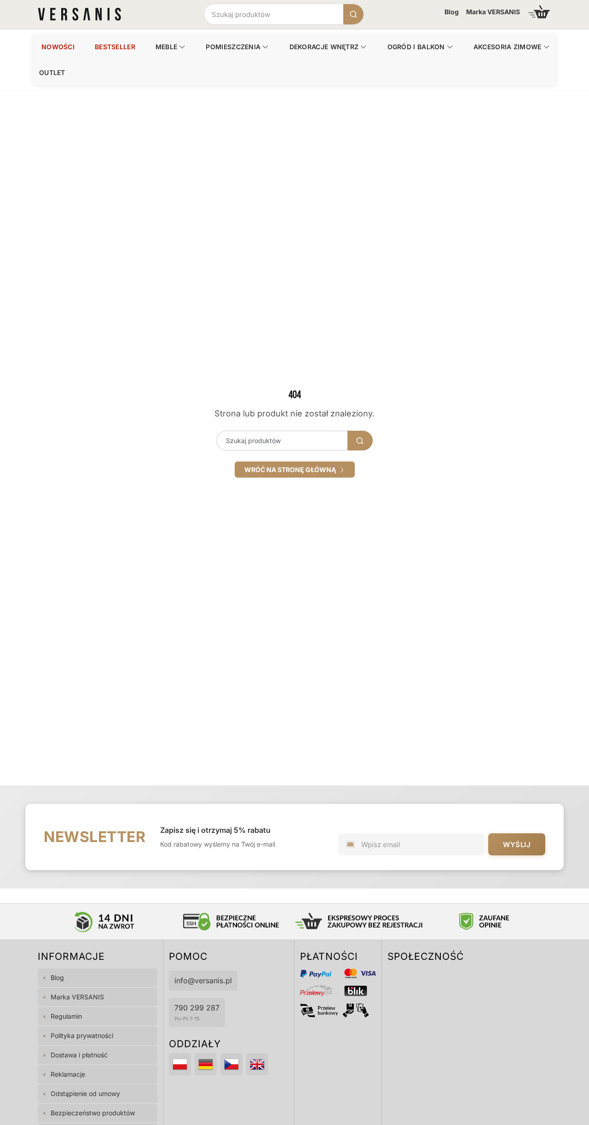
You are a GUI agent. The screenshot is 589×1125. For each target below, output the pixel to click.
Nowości (58, 47)
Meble (167, 47)
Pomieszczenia (233, 47)
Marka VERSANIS (493, 12)
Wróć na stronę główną (291, 469)
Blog (452, 12)
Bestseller (115, 47)
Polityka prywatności (82, 1035)
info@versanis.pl (203, 980)
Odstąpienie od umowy (85, 1093)
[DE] (206, 1064)
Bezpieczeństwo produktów (93, 1113)
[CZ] (231, 1064)
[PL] (180, 1064)
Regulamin (66, 1016)
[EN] (257, 1064)
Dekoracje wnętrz (324, 47)
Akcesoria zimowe (508, 47)
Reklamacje (68, 1074)
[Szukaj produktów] (353, 14)
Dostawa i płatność (79, 1055)
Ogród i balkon (416, 47)
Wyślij (517, 844)
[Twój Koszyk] (539, 12)
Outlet (52, 72)
